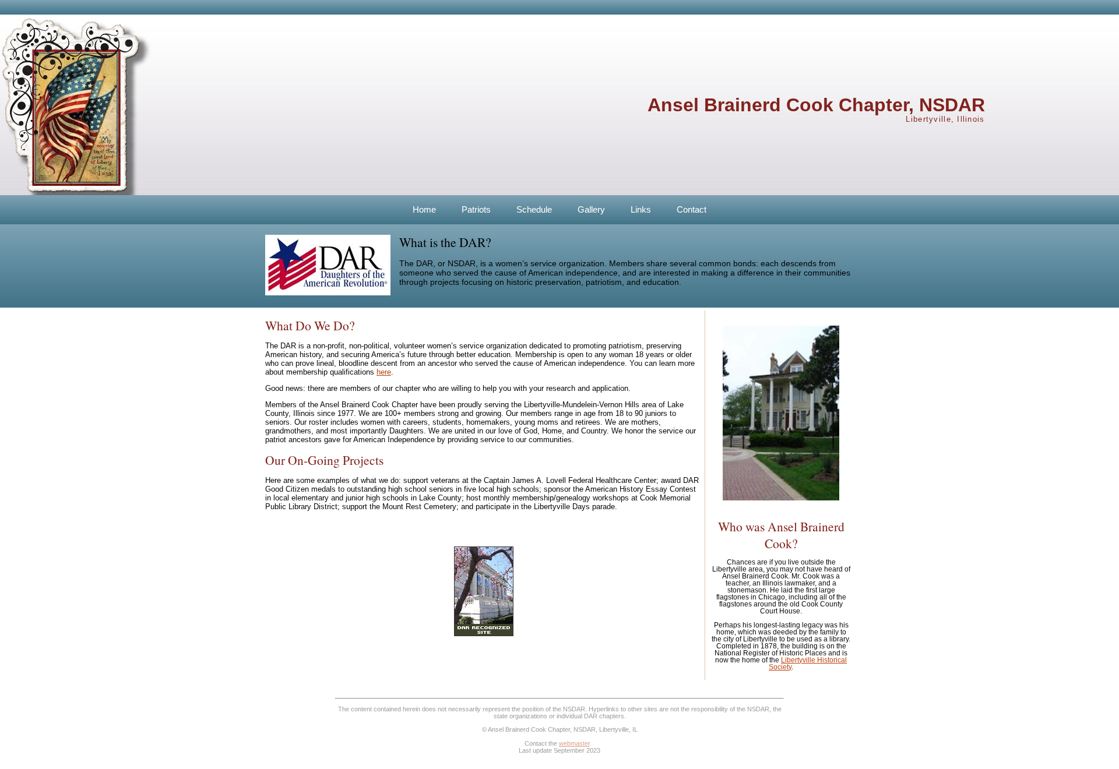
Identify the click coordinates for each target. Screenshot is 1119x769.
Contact (691, 209)
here (383, 372)
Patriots (476, 209)
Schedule (534, 209)
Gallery (591, 209)
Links (641, 209)
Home (424, 209)
